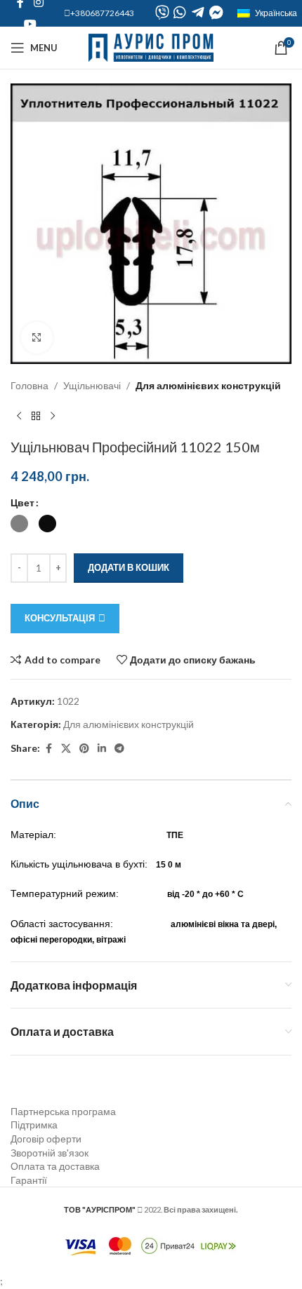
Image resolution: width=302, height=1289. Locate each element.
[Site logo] (151, 47)
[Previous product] (19, 415)
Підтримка (34, 1125)
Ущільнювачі (92, 385)
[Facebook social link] (48, 748)
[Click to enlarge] (37, 337)
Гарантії (29, 1180)
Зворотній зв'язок (49, 1153)
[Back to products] (35, 415)
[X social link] (66, 748)
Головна (29, 385)
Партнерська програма (63, 1111)
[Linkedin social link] (101, 748)
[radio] (19, 523)
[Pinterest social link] (84, 748)
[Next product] (52, 415)
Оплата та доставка (55, 1166)
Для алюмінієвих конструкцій (208, 385)
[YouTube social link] (30, 23)
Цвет (22, 502)
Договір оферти (46, 1139)
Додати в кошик (128, 567)
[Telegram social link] (119, 748)
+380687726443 (102, 13)
